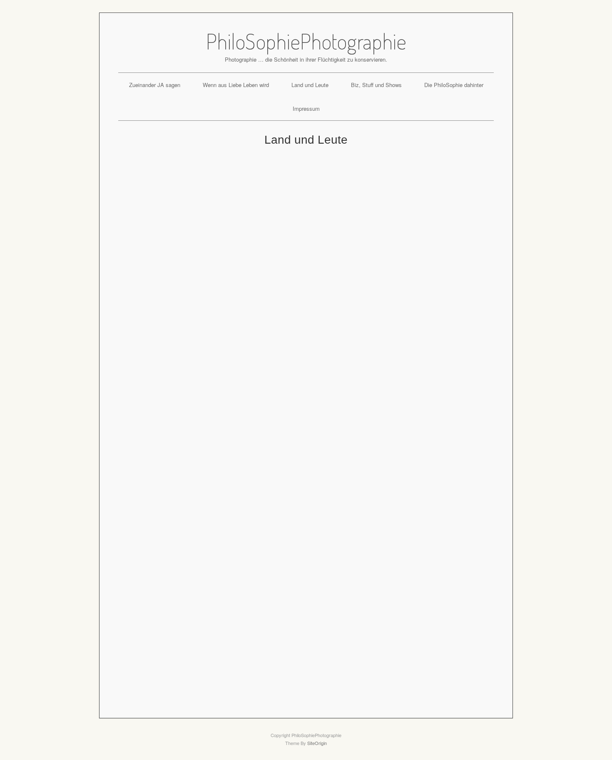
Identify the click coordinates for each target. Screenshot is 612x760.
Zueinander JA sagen (154, 85)
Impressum (306, 108)
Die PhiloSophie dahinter (453, 85)
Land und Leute (309, 85)
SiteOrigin (317, 743)
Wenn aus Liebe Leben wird (236, 85)
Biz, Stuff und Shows (376, 85)
